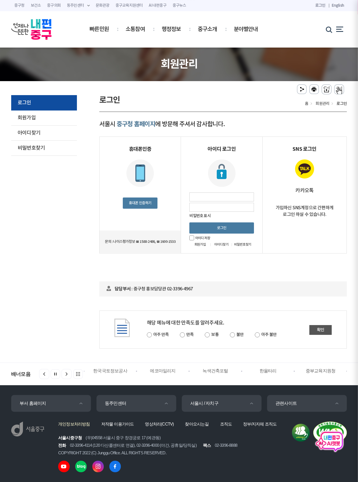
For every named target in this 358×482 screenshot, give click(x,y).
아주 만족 (161, 334)
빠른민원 (99, 29)
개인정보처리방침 (74, 424)
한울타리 (249, 370)
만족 (190, 334)
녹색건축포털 (197, 370)
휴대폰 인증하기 (140, 203)
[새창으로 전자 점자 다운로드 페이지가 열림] (326, 89)
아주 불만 (269, 334)
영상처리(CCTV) (159, 424)
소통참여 (135, 29)
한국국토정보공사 (92, 370)
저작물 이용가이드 (117, 424)
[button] (67, 374)
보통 (214, 334)
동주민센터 (115, 403)
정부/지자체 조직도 (260, 424)
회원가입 (27, 118)
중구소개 (207, 29)
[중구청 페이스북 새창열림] (115, 466)
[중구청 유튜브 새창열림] (64, 466)
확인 (320, 330)
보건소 (36, 5)
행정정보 (171, 29)
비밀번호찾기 (31, 148)
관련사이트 (286, 403)
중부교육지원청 (302, 370)
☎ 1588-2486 (145, 241)
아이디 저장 (202, 238)
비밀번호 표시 (199, 215)
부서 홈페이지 (33, 403)
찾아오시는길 (197, 424)
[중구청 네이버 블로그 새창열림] (81, 466)
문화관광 (102, 5)
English (338, 5)
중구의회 (54, 5)
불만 (240, 334)
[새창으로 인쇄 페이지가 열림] (314, 89)
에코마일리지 (144, 370)
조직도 (226, 424)
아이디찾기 (29, 133)
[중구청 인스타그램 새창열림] (98, 466)
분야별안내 (246, 29)
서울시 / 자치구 (204, 403)
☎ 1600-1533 (165, 241)
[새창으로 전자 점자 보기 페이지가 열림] (339, 89)
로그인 (320, 5)
